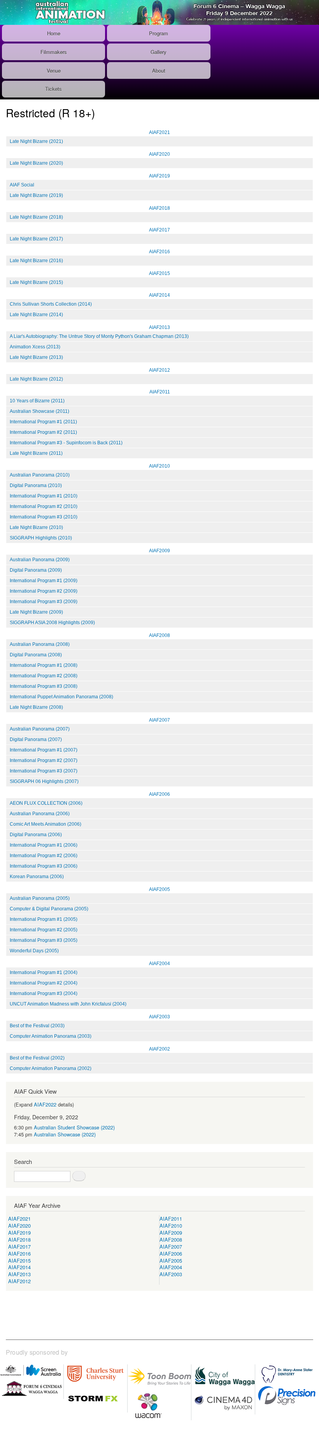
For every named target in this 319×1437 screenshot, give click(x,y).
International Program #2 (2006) (43, 855)
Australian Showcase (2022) (65, 1134)
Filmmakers (53, 52)
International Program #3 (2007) (43, 771)
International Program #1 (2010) (43, 496)
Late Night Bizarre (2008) (36, 707)
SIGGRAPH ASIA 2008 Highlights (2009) (52, 622)
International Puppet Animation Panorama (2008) (61, 696)
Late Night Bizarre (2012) (36, 379)
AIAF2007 (159, 720)
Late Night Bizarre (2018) (36, 217)
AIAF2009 (159, 550)
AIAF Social (22, 185)
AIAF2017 (159, 230)
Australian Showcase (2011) (39, 411)
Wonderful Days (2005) (34, 950)
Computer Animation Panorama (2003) (50, 1036)
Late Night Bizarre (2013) (36, 357)
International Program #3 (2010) (43, 517)
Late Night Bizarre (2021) (36, 141)
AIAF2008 (159, 635)
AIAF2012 (159, 370)
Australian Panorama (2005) (40, 898)
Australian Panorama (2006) (40, 813)
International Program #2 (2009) (43, 591)
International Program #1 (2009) (43, 580)
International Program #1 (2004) (43, 972)
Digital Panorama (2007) (36, 739)
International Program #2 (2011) (43, 432)
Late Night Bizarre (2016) (36, 260)
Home (53, 33)
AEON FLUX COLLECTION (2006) (46, 803)
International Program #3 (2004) (43, 993)
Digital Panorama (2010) (36, 485)
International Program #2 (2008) (43, 675)
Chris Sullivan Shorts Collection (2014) (51, 304)
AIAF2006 (159, 794)
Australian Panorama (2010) (40, 475)
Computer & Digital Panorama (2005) (49, 909)
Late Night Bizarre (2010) (36, 527)
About (158, 70)
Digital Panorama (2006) (36, 834)
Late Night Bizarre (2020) (36, 163)
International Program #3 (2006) (43, 866)
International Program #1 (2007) (43, 750)
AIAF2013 (159, 327)
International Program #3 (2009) (43, 601)
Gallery (159, 52)
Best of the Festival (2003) (37, 1025)
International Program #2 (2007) (43, 760)
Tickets (53, 88)
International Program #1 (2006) (43, 845)
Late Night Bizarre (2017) (36, 239)
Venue (54, 70)
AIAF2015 (159, 273)
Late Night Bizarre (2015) (36, 282)
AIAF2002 (159, 1049)
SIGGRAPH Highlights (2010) (41, 538)
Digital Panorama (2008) (36, 655)
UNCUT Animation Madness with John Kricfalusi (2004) (68, 1004)
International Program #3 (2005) (43, 940)
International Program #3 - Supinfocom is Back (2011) (66, 442)
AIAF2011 (159, 392)
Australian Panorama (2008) (40, 644)
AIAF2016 (159, 251)
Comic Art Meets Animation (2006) (45, 824)
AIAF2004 (159, 963)
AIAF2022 (45, 1104)
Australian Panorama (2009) (40, 559)
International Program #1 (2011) (43, 421)
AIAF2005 (159, 889)
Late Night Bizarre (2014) (36, 314)
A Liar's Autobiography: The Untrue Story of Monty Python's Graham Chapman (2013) (99, 336)
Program (158, 33)
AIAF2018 (159, 208)
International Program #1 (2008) (43, 665)
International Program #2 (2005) (43, 929)
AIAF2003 (159, 1016)
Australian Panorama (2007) (40, 729)
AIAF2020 (159, 154)
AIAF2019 (159, 176)
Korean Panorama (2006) (37, 876)
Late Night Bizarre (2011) (36, 453)
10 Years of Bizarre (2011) (37, 401)
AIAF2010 (159, 466)
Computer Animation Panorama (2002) (50, 1068)
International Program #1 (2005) (43, 919)
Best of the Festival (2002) (37, 1058)
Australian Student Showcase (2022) (74, 1127)
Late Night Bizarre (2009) (36, 612)
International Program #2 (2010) (43, 506)
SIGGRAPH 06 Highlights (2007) (44, 781)
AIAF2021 (159, 132)
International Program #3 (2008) (43, 686)
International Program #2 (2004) (43, 983)
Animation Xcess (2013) (35, 347)
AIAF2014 (159, 295)
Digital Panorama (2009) (36, 570)
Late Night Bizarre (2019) (36, 195)
